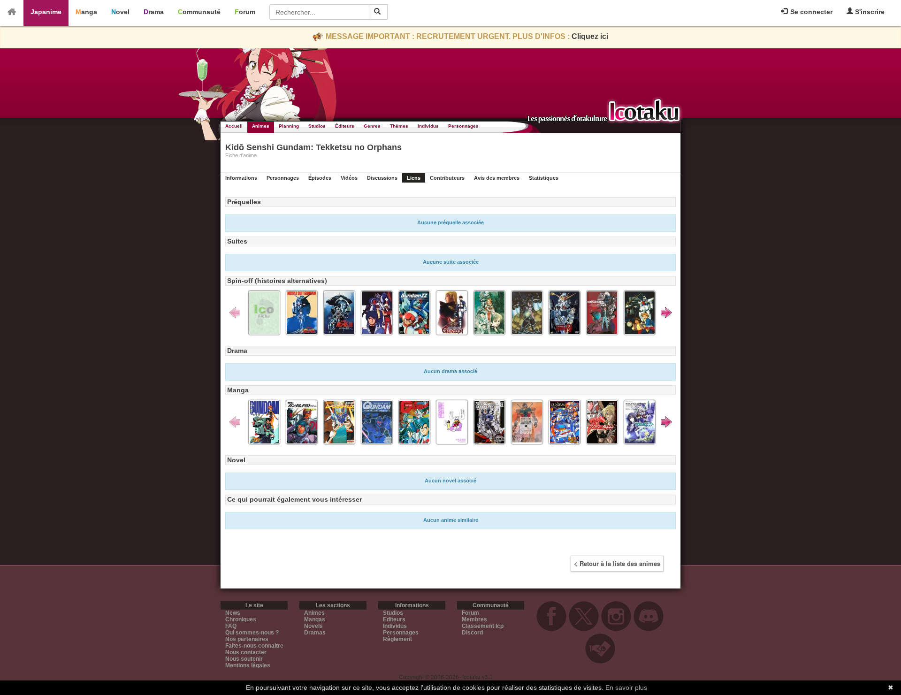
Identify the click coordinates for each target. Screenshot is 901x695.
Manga (86, 11)
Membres (474, 619)
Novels (313, 626)
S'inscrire (869, 11)
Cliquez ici (590, 36)
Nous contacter (246, 652)
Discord (472, 632)
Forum (245, 11)
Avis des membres (496, 178)
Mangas (314, 619)
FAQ (231, 626)
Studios (317, 126)
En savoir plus (626, 687)
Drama (154, 11)
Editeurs (394, 619)
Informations (241, 178)
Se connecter (810, 11)
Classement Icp (483, 626)
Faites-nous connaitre (254, 645)
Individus (428, 126)
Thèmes (399, 126)
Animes (260, 126)
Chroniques (240, 619)
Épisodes (319, 178)
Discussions (382, 178)
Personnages (463, 126)
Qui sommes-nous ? (252, 632)
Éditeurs (344, 126)
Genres (372, 126)
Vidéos (349, 178)
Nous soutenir (244, 659)
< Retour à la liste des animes (617, 563)
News (232, 613)
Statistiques (543, 178)
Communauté (199, 11)
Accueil (234, 126)
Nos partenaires (246, 639)
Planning (289, 126)
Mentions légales (247, 665)
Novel (120, 11)
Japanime (46, 11)
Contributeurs (447, 178)
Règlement (397, 639)
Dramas (315, 632)
